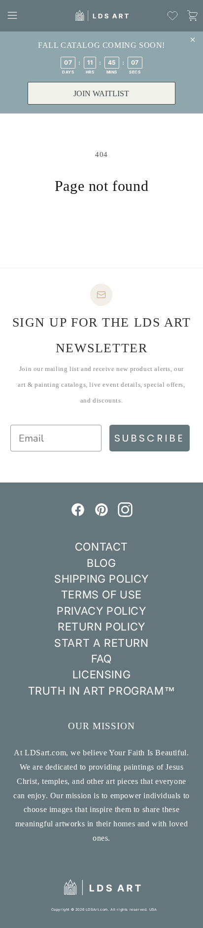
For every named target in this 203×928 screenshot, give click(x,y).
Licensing (101, 674)
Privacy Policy (101, 610)
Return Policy (101, 626)
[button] (12, 15)
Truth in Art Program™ (101, 690)
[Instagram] (125, 514)
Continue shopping (101, 221)
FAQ (101, 658)
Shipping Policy (101, 578)
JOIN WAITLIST (101, 93)
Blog (101, 563)
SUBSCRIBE (149, 438)
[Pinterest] (101, 514)
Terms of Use (101, 594)
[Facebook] (78, 514)
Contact (101, 546)
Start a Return (101, 642)
